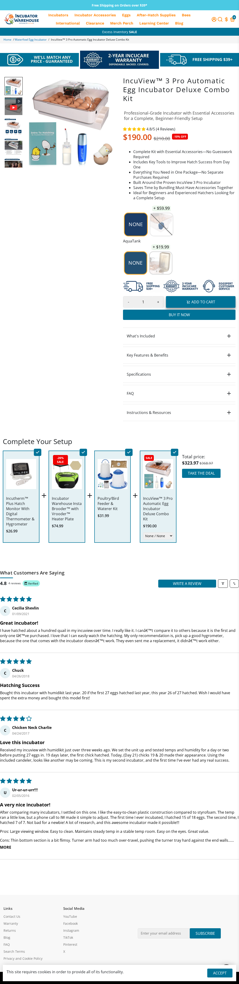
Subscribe (205, 933)
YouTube (70, 916)
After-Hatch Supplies (156, 15)
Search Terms (14, 951)
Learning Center (154, 23)
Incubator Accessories (95, 15)
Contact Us (12, 916)
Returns (10, 930)
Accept (220, 973)
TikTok (68, 937)
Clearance (95, 23)
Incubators (58, 15)
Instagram (71, 930)
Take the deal (201, 473)
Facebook (70, 923)
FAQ (7, 944)
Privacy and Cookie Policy (23, 958)
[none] (13, 86)
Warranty (11, 923)
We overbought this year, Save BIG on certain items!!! (119, 32)
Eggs (126, 15)
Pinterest (70, 944)
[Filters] (223, 583)
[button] (134, 129)
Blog (179, 23)
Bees (186, 15)
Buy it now (179, 314)
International (68, 23)
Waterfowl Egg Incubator (31, 40)
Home (7, 40)
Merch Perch (121, 23)
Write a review (187, 583)
